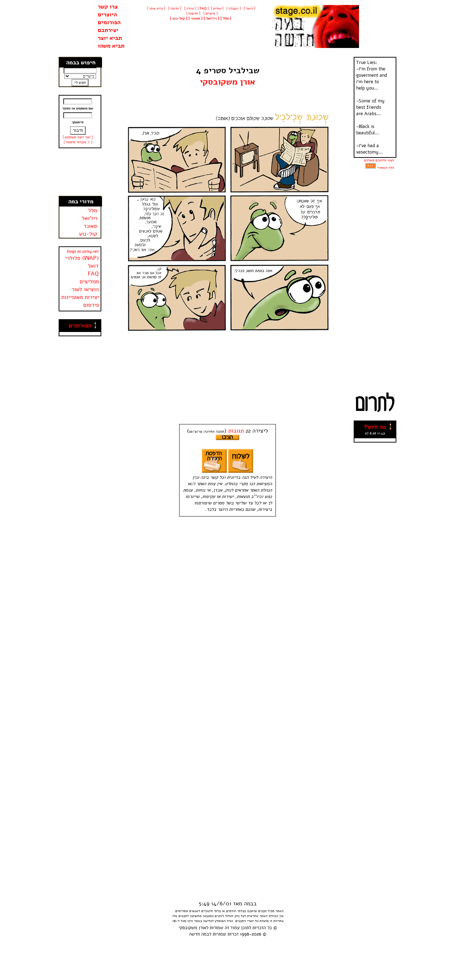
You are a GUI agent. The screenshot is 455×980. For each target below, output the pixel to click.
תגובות (236, 431)
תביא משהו (111, 46)
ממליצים (89, 281)
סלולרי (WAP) (82, 258)
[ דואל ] (249, 8)
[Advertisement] (80, 172)
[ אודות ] (217, 8)
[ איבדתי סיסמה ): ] (78, 142)
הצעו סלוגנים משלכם (379, 160)
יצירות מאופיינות (80, 297)
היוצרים (107, 14)
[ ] (178, 18)
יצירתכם (108, 30)
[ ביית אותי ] (156, 8)
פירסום (91, 305)
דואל (93, 266)
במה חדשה (199, 934)
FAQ (93, 274)
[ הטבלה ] (233, 8)
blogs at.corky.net (83, 251)
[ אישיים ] (210, 13)
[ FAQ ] (203, 8)
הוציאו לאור (85, 289)
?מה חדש (375, 427)
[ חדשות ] (192, 13)
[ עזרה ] (189, 8)
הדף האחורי (385, 167)
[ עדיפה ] (174, 8)
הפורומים (109, 22)
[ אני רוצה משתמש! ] (78, 137)
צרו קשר (108, 7)
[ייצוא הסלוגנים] (370, 167)
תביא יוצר (110, 38)
